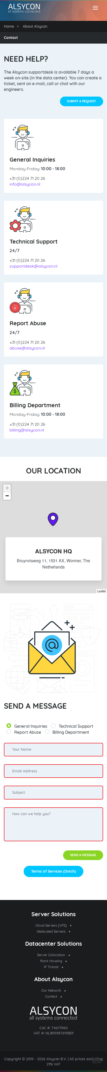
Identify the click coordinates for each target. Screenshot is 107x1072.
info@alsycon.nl (25, 184)
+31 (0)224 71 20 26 (27, 178)
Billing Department (70, 732)
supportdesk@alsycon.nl (33, 266)
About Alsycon (35, 26)
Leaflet (101, 591)
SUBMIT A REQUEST (81, 101)
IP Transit (51, 967)
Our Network (51, 990)
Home (9, 26)
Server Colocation (51, 955)
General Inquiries (30, 726)
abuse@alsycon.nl (27, 348)
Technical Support (76, 726)
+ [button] (7, 488)
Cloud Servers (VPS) (52, 925)
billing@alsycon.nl (27, 430)
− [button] (7, 496)
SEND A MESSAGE (83, 855)
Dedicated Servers (51, 931)
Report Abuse (27, 732)
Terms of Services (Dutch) (53, 871)
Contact (51, 996)
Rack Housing (51, 961)
